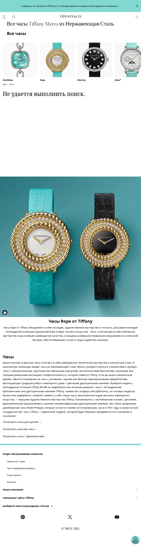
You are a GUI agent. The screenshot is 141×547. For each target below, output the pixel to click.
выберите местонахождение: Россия (26, 506)
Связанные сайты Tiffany (18, 497)
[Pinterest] (23, 517)
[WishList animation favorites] (136, 17)
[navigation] (4, 17)
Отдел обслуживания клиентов (23, 454)
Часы (11, 84)
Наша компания (13, 489)
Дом (4, 84)
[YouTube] (117, 517)
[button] (4, 17)
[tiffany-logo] (70, 17)
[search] (13, 17)
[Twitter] (70, 517)
